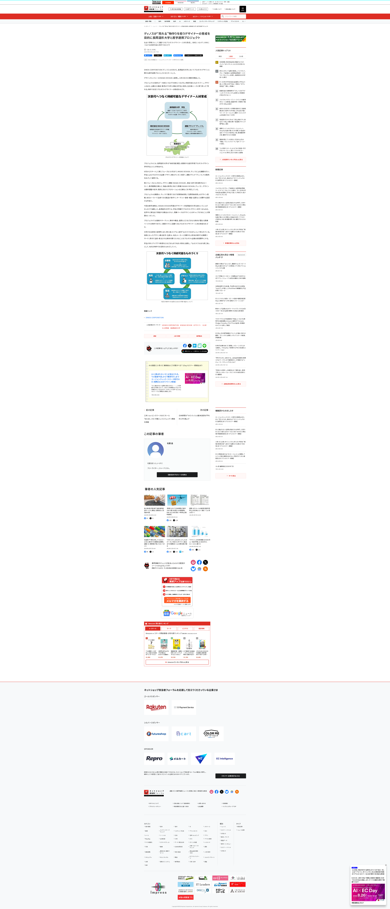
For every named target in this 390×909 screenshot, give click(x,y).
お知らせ (223, 833)
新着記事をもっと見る (232, 243)
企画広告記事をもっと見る (232, 384)
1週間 (231, 56)
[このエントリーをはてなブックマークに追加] (194, 345)
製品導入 (193, 2)
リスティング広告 (223, 21)
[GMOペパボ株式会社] (211, 733)
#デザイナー (197, 325)
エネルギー (205, 3)
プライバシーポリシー (155, 806)
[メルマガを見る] (211, 792)
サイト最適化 (148, 842)
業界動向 (177, 861)
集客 (194, 21)
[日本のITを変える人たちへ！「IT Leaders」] (203, 885)
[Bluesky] (227, 792)
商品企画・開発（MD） (194, 852)
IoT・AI (214, 1)
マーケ (169, 628)
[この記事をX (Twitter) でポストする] (190, 345)
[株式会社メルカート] (178, 759)
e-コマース (152, 628)
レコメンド (207, 842)
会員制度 (162, 839)
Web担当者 (180, 2)
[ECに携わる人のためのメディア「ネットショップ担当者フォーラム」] (238, 885)
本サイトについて (154, 803)
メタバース (187, 21)
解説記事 (240, 826)
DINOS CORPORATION (155, 317)
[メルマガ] (193, 562)
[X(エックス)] (205, 562)
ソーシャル (163, 835)
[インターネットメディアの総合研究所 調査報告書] (238, 879)
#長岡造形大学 (175, 328)
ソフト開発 (209, 1)
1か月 (241, 56)
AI (180, 21)
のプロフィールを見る (177, 475)
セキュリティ (148, 857)
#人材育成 (165, 328)
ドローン (210, 3)
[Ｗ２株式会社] (201, 759)
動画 (161, 846)
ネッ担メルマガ (203, 9)
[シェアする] (185, 345)
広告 (176, 835)
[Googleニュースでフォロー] (232, 792)
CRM (176, 839)
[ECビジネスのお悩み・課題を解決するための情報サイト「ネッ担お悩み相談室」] (186, 898)
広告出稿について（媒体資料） (182, 803)
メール (147, 835)
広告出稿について (230, 9)
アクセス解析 (208, 839)
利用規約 (225, 803)
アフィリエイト (235, 21)
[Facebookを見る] (216, 792)
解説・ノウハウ (225, 837)
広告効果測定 (179, 846)
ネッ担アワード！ (189, 9)
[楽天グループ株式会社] (156, 707)
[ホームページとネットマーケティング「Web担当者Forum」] (220, 879)
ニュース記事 (241, 830)
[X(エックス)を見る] (221, 792)
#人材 (204, 325)
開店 (176, 857)
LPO (191, 839)
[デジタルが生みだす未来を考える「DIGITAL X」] (203, 891)
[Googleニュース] (199, 568)
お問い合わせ (202, 803)
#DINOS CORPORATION (170, 325)
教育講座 (216, 3)
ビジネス (185, 628)
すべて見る (232, 476)
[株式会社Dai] (184, 733)
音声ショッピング (194, 835)
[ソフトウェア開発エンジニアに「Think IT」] (203, 879)
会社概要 (200, 806)
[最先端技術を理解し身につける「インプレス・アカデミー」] (238, 891)
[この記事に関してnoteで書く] (199, 346)
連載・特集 (148, 21)
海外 (159, 21)
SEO (206, 831)
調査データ (224, 840)
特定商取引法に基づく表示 (181, 806)
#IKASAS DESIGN (186, 325)
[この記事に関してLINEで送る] (204, 345)
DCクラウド (220, 1)
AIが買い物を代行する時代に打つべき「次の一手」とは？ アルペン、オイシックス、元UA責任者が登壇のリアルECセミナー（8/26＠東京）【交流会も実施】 (368, 872)
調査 (206, 861)
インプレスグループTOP (229, 806)
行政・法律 (192, 861)
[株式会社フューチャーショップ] (156, 733)
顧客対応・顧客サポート (165, 852)
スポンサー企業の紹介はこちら (231, 776)
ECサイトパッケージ (194, 857)
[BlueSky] (193, 568)
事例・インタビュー (226, 844)
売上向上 (147, 839)
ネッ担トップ (147, 26)
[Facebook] (199, 562)
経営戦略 (202, 628)
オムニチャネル (164, 857)
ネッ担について (217, 9)
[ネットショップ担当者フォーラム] (154, 794)
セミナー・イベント (226, 830)
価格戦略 (147, 852)
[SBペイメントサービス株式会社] (184, 707)
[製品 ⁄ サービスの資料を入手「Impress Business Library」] (186, 891)
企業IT (203, 1)
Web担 (179, 568)
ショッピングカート (210, 857)
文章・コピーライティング (194, 846)
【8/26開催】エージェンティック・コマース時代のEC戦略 (165, 60)
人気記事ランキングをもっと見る (232, 159)
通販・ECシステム (165, 861)
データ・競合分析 (179, 842)
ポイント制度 (193, 842)
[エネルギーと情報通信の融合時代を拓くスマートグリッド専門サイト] (220, 885)
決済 (146, 861)
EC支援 (221, 3)
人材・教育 (207, 852)
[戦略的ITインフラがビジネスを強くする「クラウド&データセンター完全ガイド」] (186, 879)
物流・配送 (178, 852)
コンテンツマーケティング (206, 21)
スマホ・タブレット (165, 842)
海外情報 (167, 21)
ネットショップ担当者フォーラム (153, 9)
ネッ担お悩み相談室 (175, 9)
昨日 (220, 56)
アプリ (206, 835)
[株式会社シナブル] (224, 759)
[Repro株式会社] (154, 759)
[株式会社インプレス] (159, 888)
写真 (146, 846)
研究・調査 (227, 1)
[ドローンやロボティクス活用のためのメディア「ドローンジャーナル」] (220, 891)
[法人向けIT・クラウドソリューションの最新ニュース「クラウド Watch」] (186, 885)
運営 (206, 846)
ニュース (155, 26)
